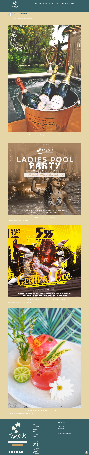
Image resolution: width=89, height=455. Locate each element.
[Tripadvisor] (20, 452)
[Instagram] (17, 452)
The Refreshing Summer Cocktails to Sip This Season (44, 410)
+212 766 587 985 (61, 428)
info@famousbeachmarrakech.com (64, 431)
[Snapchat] (22, 452)
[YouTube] (14, 452)
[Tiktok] (12, 452)
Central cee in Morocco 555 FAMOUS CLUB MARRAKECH (44, 299)
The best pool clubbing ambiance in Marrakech (44, 135)
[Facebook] (9, 452)
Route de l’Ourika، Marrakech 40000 (64, 433)
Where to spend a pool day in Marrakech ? (44, 217)
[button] (86, 452)
